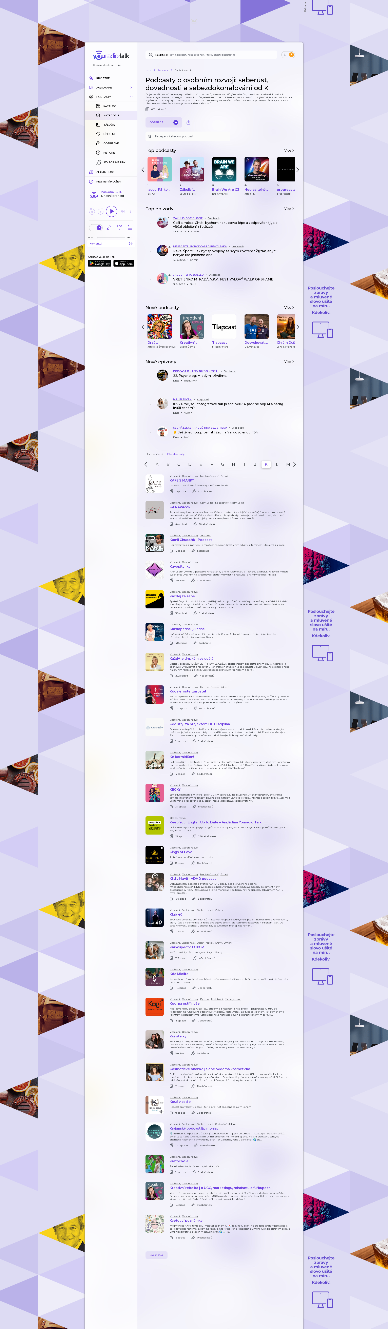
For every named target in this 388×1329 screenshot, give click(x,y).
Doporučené (154, 454)
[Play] (111, 211)
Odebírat (156, 122)
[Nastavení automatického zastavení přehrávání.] (108, 227)
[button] (111, 87)
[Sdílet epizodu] (291, 226)
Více (288, 150)
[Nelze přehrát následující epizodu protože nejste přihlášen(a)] (122, 211)
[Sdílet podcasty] (188, 122)
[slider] (97, 237)
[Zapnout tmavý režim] (288, 54)
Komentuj (96, 243)
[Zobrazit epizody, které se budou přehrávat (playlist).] (129, 227)
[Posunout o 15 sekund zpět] (92, 211)
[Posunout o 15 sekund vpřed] (100, 211)
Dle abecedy (176, 454)
